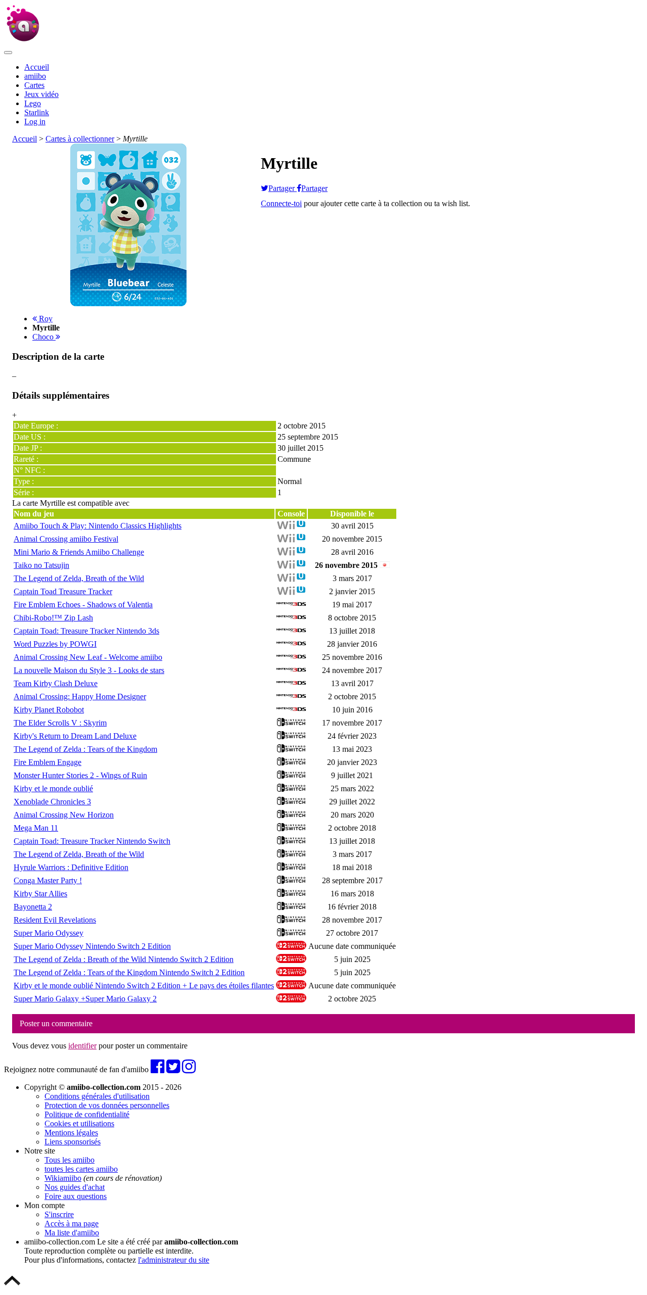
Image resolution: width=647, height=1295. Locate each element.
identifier (82, 1045)
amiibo (35, 76)
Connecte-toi (281, 203)
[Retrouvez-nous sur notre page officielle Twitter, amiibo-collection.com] (173, 1069)
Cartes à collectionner (79, 138)
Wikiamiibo (62, 1178)
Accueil (36, 67)
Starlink (36, 112)
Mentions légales (71, 1132)
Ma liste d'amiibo (71, 1232)
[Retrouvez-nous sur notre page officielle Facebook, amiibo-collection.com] (157, 1069)
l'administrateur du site (173, 1260)
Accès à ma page (71, 1223)
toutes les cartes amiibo (81, 1169)
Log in (34, 121)
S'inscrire (59, 1214)
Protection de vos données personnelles (106, 1105)
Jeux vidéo (41, 94)
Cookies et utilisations (79, 1123)
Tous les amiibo (69, 1160)
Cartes (34, 85)
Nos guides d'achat (74, 1187)
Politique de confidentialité (86, 1114)
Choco (44, 336)
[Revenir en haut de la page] (12, 1286)
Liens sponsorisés (72, 1141)
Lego (32, 103)
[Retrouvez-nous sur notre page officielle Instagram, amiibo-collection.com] (189, 1069)
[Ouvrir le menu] (8, 52)
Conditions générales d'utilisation (97, 1096)
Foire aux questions (75, 1196)
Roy (45, 318)
